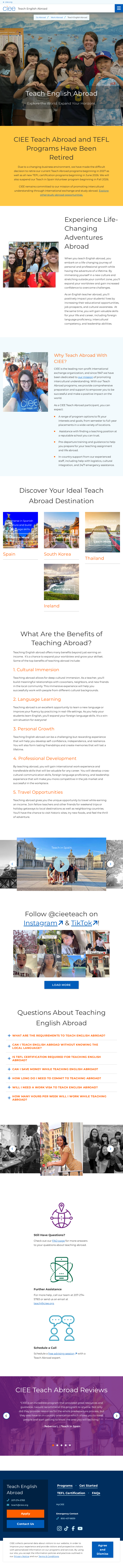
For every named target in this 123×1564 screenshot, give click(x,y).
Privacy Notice (21, 1556)
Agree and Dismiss (102, 1549)
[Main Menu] (119, 8)
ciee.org (8, 2)
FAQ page (58, 1240)
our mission (85, 377)
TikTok (81, 923)
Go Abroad (41, 17)
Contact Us (25, 1524)
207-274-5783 (18, 1500)
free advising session (61, 1353)
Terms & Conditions (49, 1556)
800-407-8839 (68, 1518)
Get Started (88, 1485)
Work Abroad (57, 17)
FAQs (96, 1493)
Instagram (40, 923)
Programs (65, 1485)
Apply (25, 1513)
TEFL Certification (71, 1493)
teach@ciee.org (44, 1303)
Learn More (20, 537)
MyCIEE (60, 1504)
